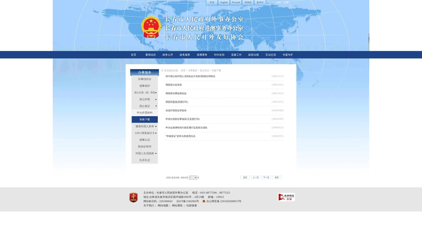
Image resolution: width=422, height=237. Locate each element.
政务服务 (185, 54)
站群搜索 (191, 205)
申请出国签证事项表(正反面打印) (183, 119)
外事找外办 (144, 79)
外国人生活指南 (145, 153)
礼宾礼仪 (144, 160)
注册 (286, 2)
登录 (278, 2)
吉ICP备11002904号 (187, 201)
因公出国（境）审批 (144, 92)
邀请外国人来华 (145, 126)
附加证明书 (144, 146)
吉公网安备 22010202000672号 (223, 201)
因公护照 (144, 99)
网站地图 (163, 205)
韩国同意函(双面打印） (178, 102)
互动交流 (270, 54)
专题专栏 (288, 54)
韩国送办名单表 (174, 85)
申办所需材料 (145, 112)
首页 (133, 54)
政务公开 (168, 54)
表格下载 (144, 119)
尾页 (277, 177)
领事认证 (144, 139)
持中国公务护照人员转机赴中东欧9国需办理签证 (190, 76)
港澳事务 (202, 54)
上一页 (256, 177)
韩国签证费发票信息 (176, 93)
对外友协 (219, 54)
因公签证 (144, 106)
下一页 (266, 177)
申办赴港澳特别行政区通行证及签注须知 (186, 127)
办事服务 (192, 70)
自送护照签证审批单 (176, 110)
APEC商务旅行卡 (145, 133)
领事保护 (144, 85)
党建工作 (236, 54)
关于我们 (148, 205)
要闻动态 (150, 54)
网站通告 (177, 205)
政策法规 (253, 54)
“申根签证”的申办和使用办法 (180, 136)
